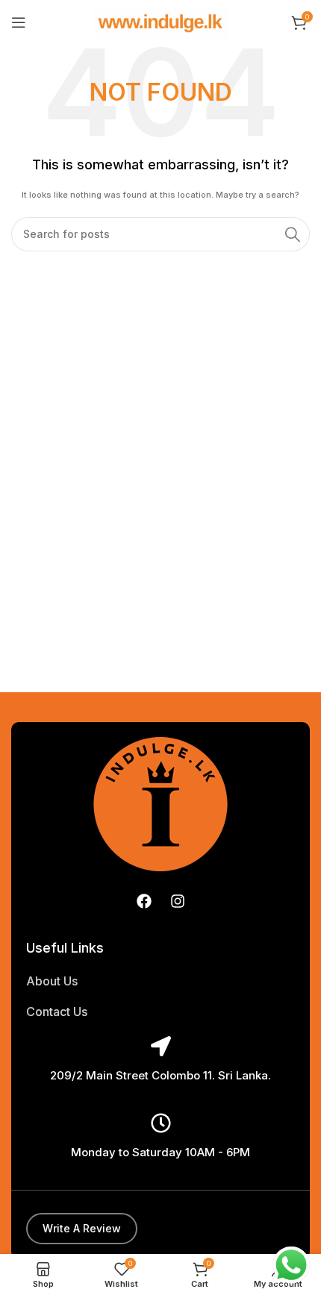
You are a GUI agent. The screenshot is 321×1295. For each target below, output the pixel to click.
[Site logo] (160, 21)
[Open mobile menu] (19, 22)
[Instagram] (178, 901)
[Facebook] (144, 901)
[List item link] (160, 981)
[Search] (292, 234)
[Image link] (160, 803)
